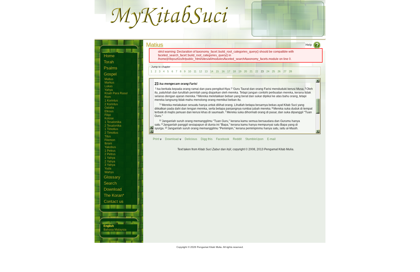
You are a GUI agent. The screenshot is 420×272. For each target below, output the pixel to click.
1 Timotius (111, 129)
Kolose (109, 118)
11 (195, 71)
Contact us (113, 201)
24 (267, 71)
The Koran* (114, 195)
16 (223, 71)
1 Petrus (110, 150)
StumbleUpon (254, 139)
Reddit (237, 139)
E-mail (271, 139)
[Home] (210, 37)
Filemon (110, 139)
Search (110, 183)
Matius (109, 79)
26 (279, 71)
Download (113, 189)
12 (200, 71)
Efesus (109, 111)
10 (189, 71)
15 (217, 71)
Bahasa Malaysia (115, 229)
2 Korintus (111, 104)
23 (262, 71)
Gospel (110, 74)
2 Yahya (110, 161)
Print (156, 139)
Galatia (109, 107)
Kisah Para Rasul (116, 93)
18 (234, 71)
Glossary (112, 177)
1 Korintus (111, 100)
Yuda (108, 168)
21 (251, 71)
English (109, 226)
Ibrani (108, 143)
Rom (108, 96)
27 (284, 71)
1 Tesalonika (113, 121)
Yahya (109, 89)
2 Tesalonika (113, 125)
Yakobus (110, 147)
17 (228, 71)
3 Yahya (110, 164)
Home (109, 56)
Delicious (191, 139)
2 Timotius (111, 132)
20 (245, 71)
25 (273, 71)
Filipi (108, 114)
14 (211, 71)
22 (256, 71)
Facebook (222, 139)
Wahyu (109, 172)
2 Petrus (110, 154)
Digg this (206, 139)
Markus (109, 82)
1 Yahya (110, 157)
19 (239, 71)
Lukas (109, 86)
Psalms (110, 68)
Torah (109, 62)
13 (206, 71)
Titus (108, 136)
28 (290, 71)
